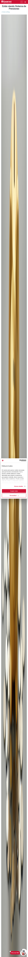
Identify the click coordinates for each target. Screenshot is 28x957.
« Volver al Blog (5, 12)
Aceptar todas (14, 491)
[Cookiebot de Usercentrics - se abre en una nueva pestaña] (19, 461)
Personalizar (13, 495)
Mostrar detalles (18, 486)
